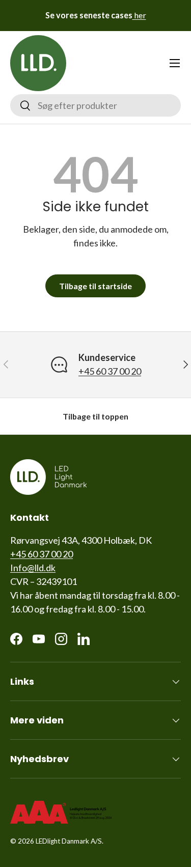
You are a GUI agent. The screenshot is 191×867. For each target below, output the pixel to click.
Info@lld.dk (33, 567)
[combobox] (95, 105)
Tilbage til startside (95, 286)
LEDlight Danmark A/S (69, 841)
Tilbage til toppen (95, 416)
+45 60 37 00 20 (109, 371)
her (139, 15)
